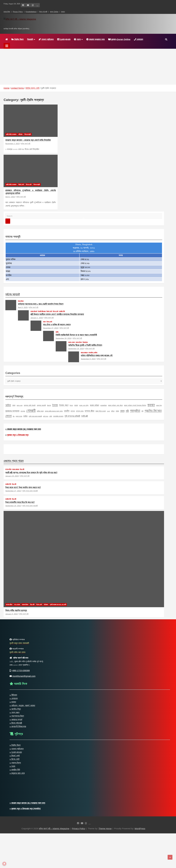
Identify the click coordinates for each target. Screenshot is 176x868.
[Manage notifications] (4, 864)
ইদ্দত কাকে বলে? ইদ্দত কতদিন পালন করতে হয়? (23, 487)
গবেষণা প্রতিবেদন (47, 39)
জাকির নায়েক (40, 411)
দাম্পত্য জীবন (89, 411)
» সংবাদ (12, 766)
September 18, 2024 (63, 338)
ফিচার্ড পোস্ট (21, 184)
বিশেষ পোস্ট (28, 184)
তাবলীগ (66, 411)
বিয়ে (13, 416)
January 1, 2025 (37, 318)
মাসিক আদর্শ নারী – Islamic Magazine (39, 24)
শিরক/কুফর (85, 342)
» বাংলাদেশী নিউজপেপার (18, 726)
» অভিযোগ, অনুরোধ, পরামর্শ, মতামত (22, 705)
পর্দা (142, 411)
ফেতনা (8, 415)
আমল (44, 321)
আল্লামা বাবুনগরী (41, 405)
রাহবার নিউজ (7, 12)
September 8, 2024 (88, 359)
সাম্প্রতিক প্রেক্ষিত (92, 352)
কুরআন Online (54, 12)
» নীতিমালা (13, 695)
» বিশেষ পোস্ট (15, 759)
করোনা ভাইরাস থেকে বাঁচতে (115, 405)
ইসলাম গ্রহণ (63, 405)
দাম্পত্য (73, 411)
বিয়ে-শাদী (22, 469)
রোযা (50, 416)
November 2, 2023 (12, 144)
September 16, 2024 (76, 349)
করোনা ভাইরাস (94, 405)
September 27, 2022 (13, 491)
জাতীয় (57, 332)
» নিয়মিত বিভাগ (15, 745)
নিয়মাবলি (30, 39)
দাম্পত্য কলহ (79, 411)
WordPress (140, 828)
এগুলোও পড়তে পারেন (14, 460)
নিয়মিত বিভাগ (19, 39)
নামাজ (117, 411)
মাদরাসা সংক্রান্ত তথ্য (96, 39)
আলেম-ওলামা (19, 405)
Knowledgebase (31, 12)
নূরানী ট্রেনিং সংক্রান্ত (11, 134)
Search (7, 221)
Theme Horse (105, 828)
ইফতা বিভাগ (21, 301)
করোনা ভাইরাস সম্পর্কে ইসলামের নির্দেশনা (135, 405)
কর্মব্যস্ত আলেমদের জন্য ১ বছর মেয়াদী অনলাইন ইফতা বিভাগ (40, 304)
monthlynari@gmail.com (23, 676)
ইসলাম (55, 405)
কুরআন (151, 405)
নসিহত (112, 411)
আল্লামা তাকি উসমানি (29, 405)
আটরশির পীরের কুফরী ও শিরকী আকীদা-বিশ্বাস (85, 345)
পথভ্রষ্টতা (135, 410)
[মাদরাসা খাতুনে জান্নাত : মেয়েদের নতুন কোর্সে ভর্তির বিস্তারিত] (30, 120)
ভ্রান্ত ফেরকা (71, 342)
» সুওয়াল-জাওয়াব (16, 752)
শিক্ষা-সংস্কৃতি (27, 134)
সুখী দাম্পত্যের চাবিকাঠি (72, 416)
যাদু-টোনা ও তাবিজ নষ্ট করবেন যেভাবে (57, 324)
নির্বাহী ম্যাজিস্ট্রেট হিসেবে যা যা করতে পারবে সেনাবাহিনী (76, 335)
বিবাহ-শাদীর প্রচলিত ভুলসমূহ (16, 610)
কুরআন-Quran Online (120, 39)
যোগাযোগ (139, 39)
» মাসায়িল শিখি (15, 769)
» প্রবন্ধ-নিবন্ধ (15, 763)
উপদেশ (71, 405)
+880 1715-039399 (20, 670)
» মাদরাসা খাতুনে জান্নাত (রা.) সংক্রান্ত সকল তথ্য (23, 429)
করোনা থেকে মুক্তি (83, 405)
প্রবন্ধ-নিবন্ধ (79, 342)
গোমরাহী (31, 410)
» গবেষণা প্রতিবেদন (17, 749)
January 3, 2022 (11, 614)
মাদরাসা (63, 12)
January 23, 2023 (12, 476)
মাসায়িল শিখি (62, 311)
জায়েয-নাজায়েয (84, 352)
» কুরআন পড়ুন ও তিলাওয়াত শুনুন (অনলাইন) (25, 808)
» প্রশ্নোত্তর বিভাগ (17, 716)
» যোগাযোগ (14, 698)
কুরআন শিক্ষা (159, 405)
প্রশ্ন (78, 39)
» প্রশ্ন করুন (14, 712)
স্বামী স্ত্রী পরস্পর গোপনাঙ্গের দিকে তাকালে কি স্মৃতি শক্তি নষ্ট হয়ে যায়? (31, 472)
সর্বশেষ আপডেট (12, 294)
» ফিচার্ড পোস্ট (15, 755)
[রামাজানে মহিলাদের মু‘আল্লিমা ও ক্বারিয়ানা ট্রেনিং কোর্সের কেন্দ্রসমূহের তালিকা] (30, 171)
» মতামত (13, 702)
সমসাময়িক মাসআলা (58, 416)
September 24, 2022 (13, 506)
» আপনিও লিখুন (15, 709)
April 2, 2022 (10, 197)
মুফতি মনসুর (45, 416)
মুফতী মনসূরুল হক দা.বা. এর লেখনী (58, 604)
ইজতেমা (49, 405)
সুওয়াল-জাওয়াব (64, 39)
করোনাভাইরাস (103, 405)
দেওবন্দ (108, 411)
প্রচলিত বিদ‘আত (153, 410)
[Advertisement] (88, 66)
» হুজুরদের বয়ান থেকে (17, 773)
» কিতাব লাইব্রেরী (16, 723)
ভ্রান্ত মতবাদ (19, 416)
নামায (122, 410)
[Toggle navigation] (7, 46)
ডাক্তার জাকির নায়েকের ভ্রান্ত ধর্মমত (54, 411)
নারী (127, 410)
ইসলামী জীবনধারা (42, 311)
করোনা (76, 405)
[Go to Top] (170, 857)
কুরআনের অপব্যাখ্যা (12, 411)
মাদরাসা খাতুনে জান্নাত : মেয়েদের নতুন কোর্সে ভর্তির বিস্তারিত (28, 140)
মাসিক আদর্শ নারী (25, 144)
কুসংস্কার (23, 411)
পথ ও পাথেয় (17, 604)
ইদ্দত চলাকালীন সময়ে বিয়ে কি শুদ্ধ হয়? (20, 502)
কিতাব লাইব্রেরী (43, 12)
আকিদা (8, 405)
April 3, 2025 (23, 307)
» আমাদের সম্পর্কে (16, 719)
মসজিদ (25, 416)
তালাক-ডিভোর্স (34, 311)
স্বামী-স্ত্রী (84, 416)
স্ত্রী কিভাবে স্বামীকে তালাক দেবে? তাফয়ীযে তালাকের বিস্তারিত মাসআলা (57, 314)
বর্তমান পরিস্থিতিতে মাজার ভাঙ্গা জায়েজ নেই (97, 355)
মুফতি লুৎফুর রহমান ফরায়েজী (35, 416)
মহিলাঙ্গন (20, 134)
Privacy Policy (18, 12)
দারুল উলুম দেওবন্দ (101, 411)
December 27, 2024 (50, 328)
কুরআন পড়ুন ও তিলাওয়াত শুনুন (17, 435)
